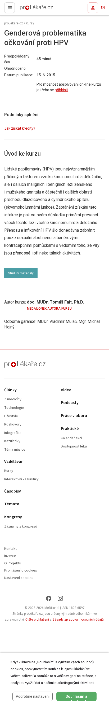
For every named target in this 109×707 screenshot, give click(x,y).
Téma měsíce (14, 449)
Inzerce (10, 556)
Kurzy (30, 23)
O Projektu (12, 563)
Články (10, 390)
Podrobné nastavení (32, 696)
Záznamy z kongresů (20, 526)
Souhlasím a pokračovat (76, 697)
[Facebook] (48, 598)
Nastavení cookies (18, 578)
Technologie (14, 407)
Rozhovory (12, 424)
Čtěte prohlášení (37, 619)
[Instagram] (60, 598)
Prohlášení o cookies (20, 570)
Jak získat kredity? (19, 128)
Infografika (12, 433)
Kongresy (13, 517)
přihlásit (61, 90)
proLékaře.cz (27, 9)
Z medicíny (12, 399)
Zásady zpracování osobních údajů (78, 619)
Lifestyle (11, 416)
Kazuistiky (12, 441)
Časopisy (12, 491)
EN (103, 7)
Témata (11, 504)
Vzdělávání (14, 461)
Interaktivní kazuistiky (21, 479)
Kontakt (10, 548)
